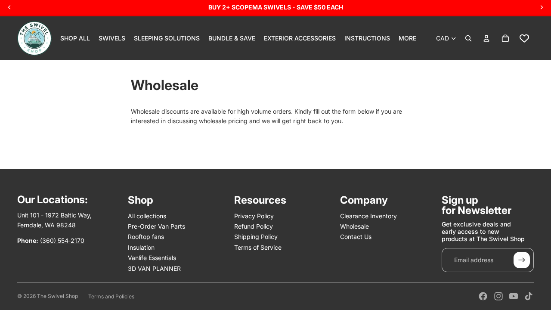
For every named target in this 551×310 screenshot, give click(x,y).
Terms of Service (258, 247)
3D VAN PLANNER (154, 268)
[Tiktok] (528, 296)
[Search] (468, 38)
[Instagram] (498, 296)
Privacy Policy (254, 216)
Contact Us (355, 236)
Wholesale (354, 226)
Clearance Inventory (368, 216)
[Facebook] (483, 296)
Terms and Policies (111, 296)
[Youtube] (513, 296)
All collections (147, 216)
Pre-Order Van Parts (156, 226)
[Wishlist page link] (524, 38)
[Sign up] (522, 260)
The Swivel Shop (57, 296)
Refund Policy (253, 226)
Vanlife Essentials (152, 257)
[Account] (486, 38)
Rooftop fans (146, 236)
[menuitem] (407, 38)
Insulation (141, 247)
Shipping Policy (256, 236)
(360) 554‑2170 (62, 240)
